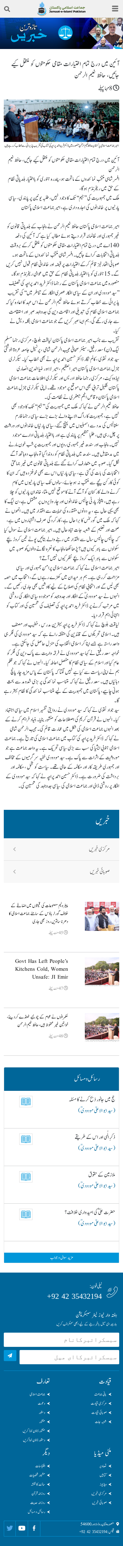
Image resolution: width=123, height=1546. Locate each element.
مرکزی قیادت (99, 1403)
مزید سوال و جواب (61, 1257)
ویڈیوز (103, 1484)
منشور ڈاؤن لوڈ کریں (34, 1431)
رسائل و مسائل (36, 1512)
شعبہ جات (101, 1422)
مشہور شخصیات (37, 1475)
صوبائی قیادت (99, 1412)
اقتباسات (40, 1466)
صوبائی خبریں (100, 871)
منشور (42, 1422)
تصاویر (103, 1466)
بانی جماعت (100, 1394)
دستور (42, 1412)
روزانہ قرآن (38, 1493)
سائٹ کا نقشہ (38, 1484)
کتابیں (103, 1475)
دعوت (41, 1403)
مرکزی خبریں (99, 849)
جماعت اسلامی (37, 1394)
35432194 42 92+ (74, 1296)
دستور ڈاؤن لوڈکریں (34, 1440)
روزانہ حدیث (37, 1503)
